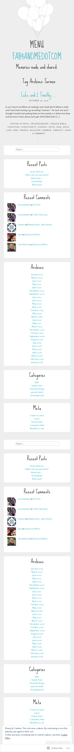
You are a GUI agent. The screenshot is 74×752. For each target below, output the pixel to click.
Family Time (37, 385)
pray (15, 130)
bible (63, 124)
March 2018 (36, 316)
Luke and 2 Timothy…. (38, 94)
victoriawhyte (24, 204)
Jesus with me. (37, 171)
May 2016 (37, 349)
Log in (37, 418)
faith (26, 124)
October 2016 (37, 333)
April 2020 (37, 307)
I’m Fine (36, 204)
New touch (37, 184)
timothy (58, 130)
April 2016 (37, 352)
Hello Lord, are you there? (37, 174)
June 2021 (36, 281)
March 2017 (37, 326)
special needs (37, 392)
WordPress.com (37, 428)
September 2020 (37, 294)
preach (24, 130)
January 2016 (37, 362)
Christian (14, 127)
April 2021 (37, 287)
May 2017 (37, 323)
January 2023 (37, 274)
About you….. (37, 178)
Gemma (21, 224)
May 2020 (37, 303)
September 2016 (37, 336)
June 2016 (36, 346)
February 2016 (37, 359)
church (42, 127)
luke (9, 130)
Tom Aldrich (23, 244)
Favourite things (37, 388)
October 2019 (37, 310)
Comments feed (37, 425)
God (59, 127)
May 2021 (37, 284)
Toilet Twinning (40, 214)
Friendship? (37, 181)
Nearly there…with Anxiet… (40, 224)
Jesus (66, 127)
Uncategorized (39, 124)
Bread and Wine (32, 234)
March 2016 (36, 355)
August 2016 (37, 339)
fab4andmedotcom (37, 56)
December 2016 (37, 329)
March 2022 (37, 277)
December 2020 (36, 290)
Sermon (46, 130)
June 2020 (37, 300)
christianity (28, 127)
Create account (37, 415)
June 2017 (37, 320)
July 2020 (37, 297)
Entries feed (36, 422)
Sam (20, 234)
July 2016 (37, 342)
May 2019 (37, 313)
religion (35, 130)
